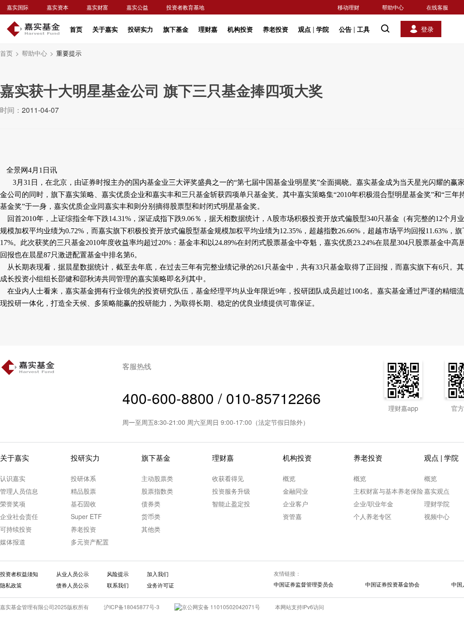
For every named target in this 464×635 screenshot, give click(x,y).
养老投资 (275, 29)
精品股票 (83, 490)
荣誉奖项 (12, 503)
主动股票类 (157, 478)
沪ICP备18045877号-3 (132, 607)
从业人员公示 (72, 573)
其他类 (150, 529)
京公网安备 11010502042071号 (221, 607)
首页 (76, 29)
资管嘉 (292, 516)
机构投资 (240, 29)
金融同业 (295, 490)
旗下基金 (175, 29)
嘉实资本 (57, 7)
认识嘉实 (12, 478)
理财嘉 (208, 29)
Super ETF (86, 516)
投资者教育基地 (185, 7)
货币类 (150, 516)
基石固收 (83, 503)
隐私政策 (11, 585)
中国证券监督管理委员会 (304, 584)
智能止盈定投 (231, 503)
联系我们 (118, 585)
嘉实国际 (18, 7)
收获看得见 (228, 478)
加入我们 (158, 573)
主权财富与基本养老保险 (388, 490)
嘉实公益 (137, 7)
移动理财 (348, 7)
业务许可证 (160, 585)
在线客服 (437, 7)
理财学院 (437, 503)
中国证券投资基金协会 (392, 584)
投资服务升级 (231, 490)
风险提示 (118, 573)
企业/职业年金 (373, 503)
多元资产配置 (90, 541)
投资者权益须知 (19, 573)
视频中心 (437, 516)
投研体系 (83, 478)
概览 (289, 478)
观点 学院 (313, 29)
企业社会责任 (19, 516)
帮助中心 (393, 7)
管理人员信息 (19, 490)
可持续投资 (16, 529)
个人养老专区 (372, 516)
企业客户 (295, 503)
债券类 (150, 503)
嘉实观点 (437, 490)
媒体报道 (12, 541)
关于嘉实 (105, 29)
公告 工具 (354, 29)
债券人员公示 (72, 585)
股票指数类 (157, 490)
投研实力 (140, 29)
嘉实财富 (97, 7)
